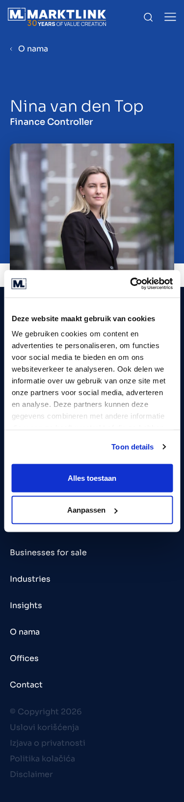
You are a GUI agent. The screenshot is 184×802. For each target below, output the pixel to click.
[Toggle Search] (148, 17)
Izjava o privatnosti (47, 743)
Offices (24, 658)
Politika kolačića (42, 759)
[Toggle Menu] (170, 17)
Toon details (132, 447)
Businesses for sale (48, 552)
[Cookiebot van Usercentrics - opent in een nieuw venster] (131, 284)
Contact (26, 685)
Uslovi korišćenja (44, 727)
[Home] (57, 17)
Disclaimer (31, 774)
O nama (33, 49)
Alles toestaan (92, 477)
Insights (26, 605)
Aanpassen (86, 510)
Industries (30, 579)
